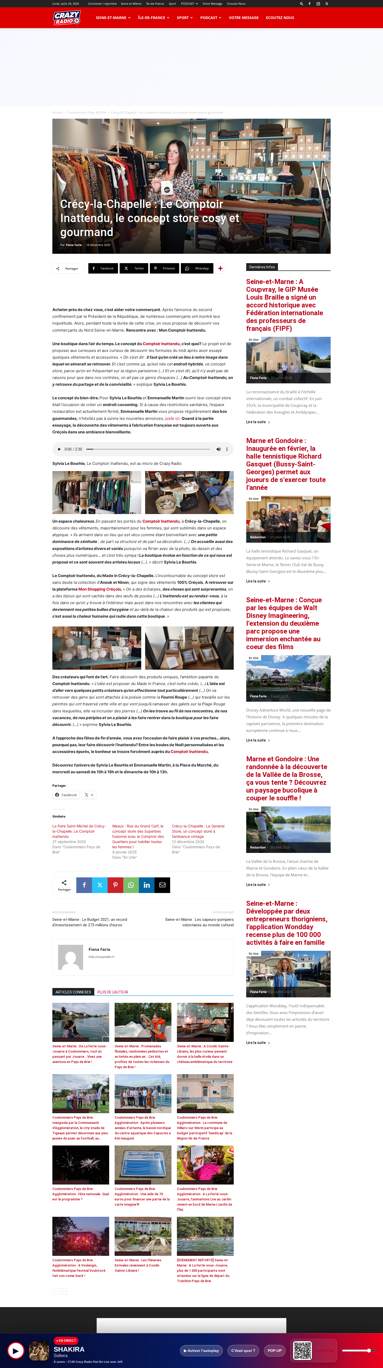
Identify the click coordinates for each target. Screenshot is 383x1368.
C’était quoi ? (243, 1350)
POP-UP (275, 1350)
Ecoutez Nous (236, 3)
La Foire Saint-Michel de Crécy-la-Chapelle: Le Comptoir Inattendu (79, 831)
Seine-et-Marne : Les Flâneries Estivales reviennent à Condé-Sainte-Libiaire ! (138, 1265)
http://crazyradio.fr (101, 957)
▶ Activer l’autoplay (201, 1350)
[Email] (162, 885)
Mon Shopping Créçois (99, 589)
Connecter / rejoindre (102, 3)
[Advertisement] (191, 67)
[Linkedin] (147, 885)
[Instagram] (318, 3)
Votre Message (212, 3)
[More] (220, 268)
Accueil (57, 112)
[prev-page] (55, 1291)
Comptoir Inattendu (161, 343)
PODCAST (187, 3)
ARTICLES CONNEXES (73, 992)
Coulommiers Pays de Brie (87, 112)
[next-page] (64, 1291)
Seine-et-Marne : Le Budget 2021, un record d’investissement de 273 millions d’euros (89, 922)
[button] (302, 3)
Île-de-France (155, 3)
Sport (172, 3)
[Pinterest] (115, 885)
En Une (253, 339)
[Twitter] (327, 3)
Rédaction (257, 537)
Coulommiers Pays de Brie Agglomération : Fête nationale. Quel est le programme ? (80, 1194)
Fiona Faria (74, 245)
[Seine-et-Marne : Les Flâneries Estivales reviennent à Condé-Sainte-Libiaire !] (143, 1236)
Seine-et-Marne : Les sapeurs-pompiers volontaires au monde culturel (199, 922)
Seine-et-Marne (131, 3)
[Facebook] (309, 3)
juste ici (172, 418)
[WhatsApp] (131, 885)
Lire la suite (256, 422)
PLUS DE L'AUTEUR (112, 992)
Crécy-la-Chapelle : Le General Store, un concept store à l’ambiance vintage (198, 831)
